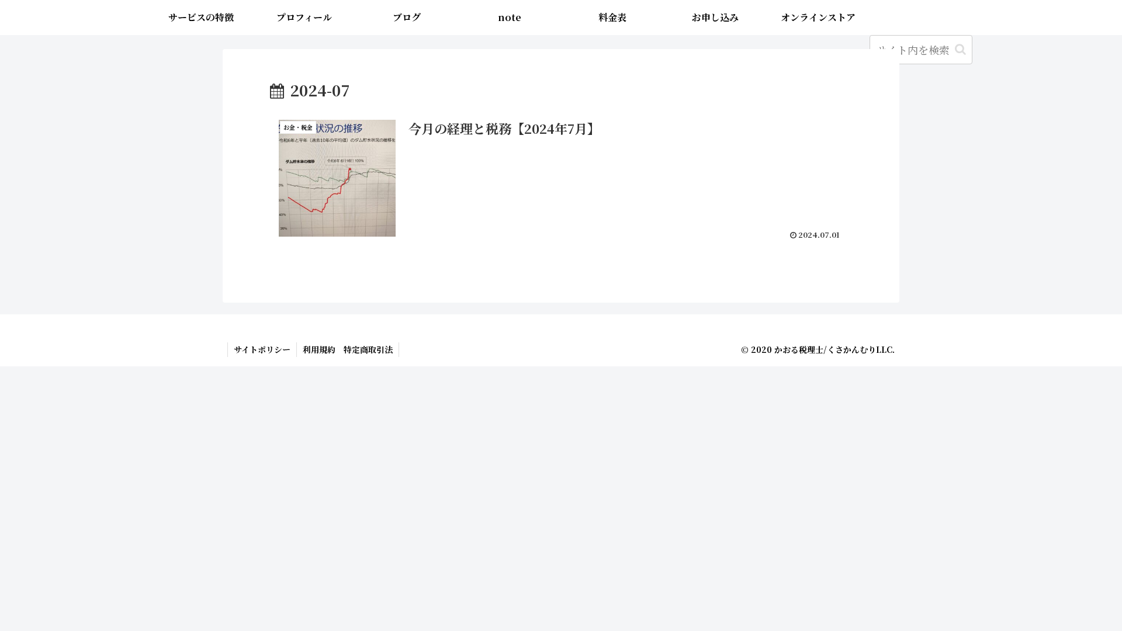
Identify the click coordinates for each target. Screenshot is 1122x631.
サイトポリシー (262, 349)
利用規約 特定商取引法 (348, 349)
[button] (960, 49)
